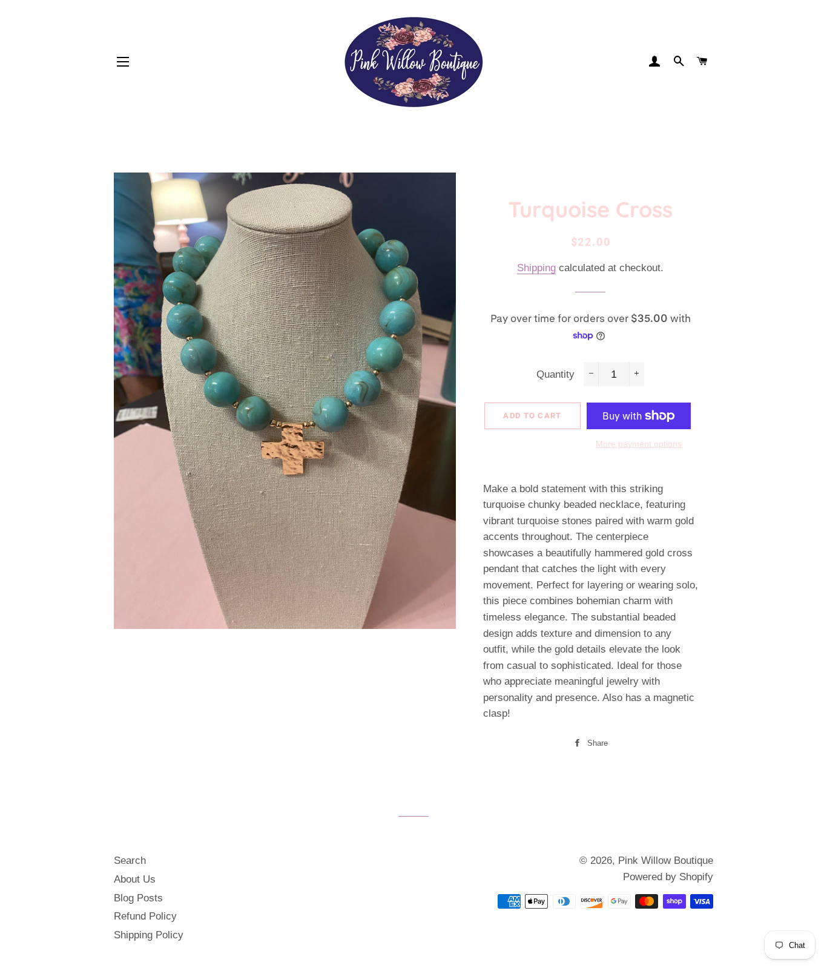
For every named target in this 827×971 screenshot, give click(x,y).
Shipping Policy (148, 935)
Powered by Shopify (668, 877)
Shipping (536, 268)
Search (130, 860)
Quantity (555, 374)
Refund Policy (145, 916)
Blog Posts (138, 898)
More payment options (639, 444)
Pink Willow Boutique (665, 860)
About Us (135, 879)
